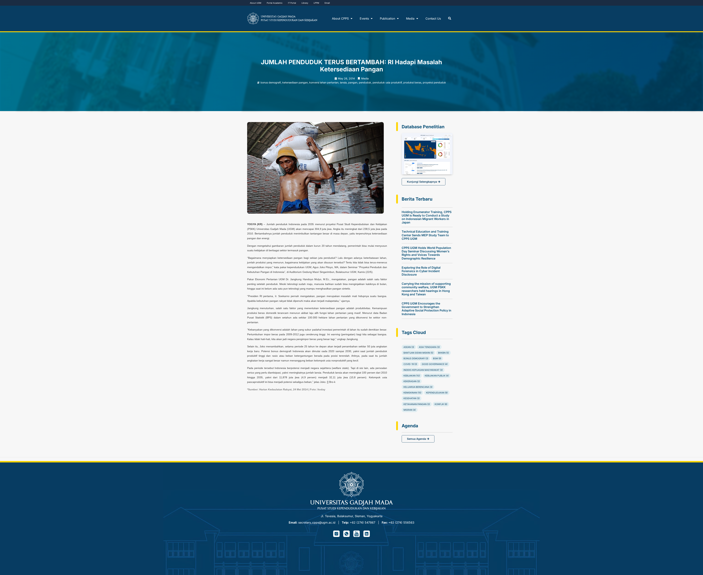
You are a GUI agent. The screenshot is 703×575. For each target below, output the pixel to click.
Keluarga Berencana (417, 387)
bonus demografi (271, 82)
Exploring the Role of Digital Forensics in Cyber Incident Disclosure (421, 271)
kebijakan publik (437, 375)
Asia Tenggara (429, 347)
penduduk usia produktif (387, 82)
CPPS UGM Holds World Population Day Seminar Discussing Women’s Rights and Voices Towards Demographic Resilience (426, 253)
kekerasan (411, 381)
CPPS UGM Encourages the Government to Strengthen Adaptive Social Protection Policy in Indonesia (426, 309)
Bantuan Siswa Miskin (418, 352)
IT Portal (292, 3)
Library (305, 3)
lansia (343, 82)
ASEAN (408, 347)
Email (327, 3)
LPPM (316, 3)
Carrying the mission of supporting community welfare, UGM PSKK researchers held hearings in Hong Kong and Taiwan (426, 289)
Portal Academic (274, 3)
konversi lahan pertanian (324, 82)
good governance (435, 364)
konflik (441, 404)
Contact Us (433, 18)
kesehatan (411, 398)
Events (364, 18)
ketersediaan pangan (295, 82)
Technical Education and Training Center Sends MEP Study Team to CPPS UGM (425, 235)
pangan (352, 82)
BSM (437, 358)
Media (410, 18)
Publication (387, 18)
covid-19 (410, 364)
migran (409, 409)
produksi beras (412, 82)
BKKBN (443, 352)
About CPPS (340, 18)
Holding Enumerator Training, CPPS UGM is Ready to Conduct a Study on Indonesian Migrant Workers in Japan (426, 217)
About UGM (255, 3)
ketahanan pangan (416, 404)
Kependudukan (437, 392)
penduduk (365, 82)
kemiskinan (412, 392)
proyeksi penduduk (434, 82)
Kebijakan (411, 375)
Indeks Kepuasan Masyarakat (423, 370)
